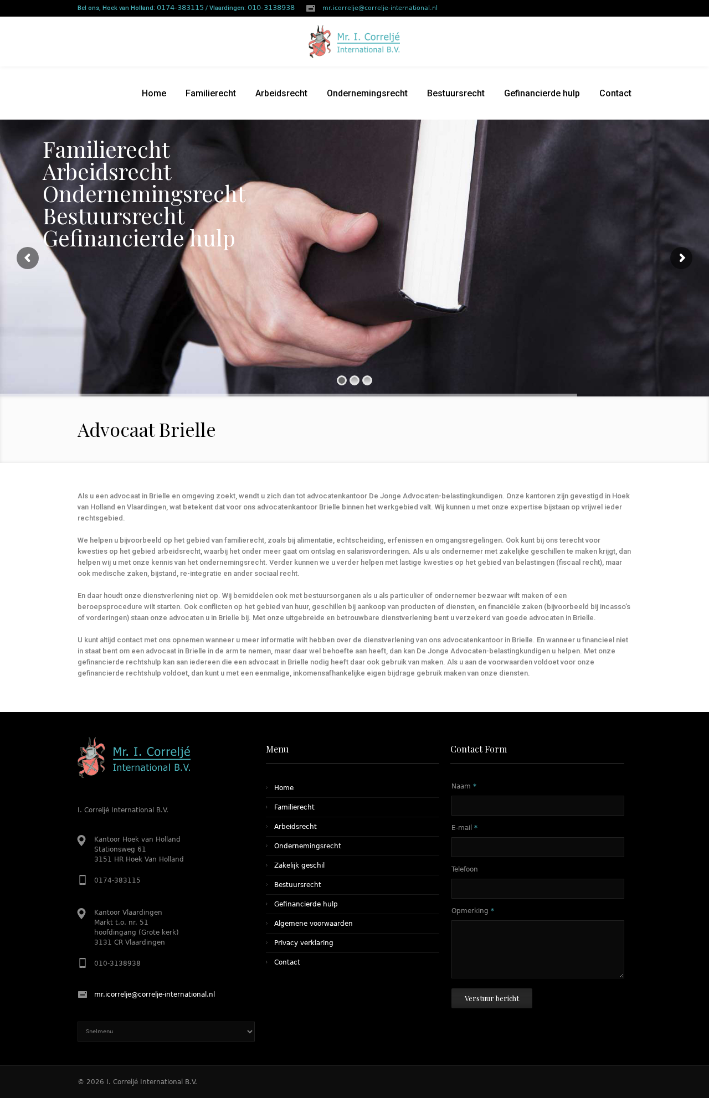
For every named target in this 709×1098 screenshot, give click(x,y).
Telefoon (464, 869)
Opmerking (472, 911)
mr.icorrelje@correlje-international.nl (380, 8)
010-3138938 (271, 7)
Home (284, 788)
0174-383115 (180, 7)
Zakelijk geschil (299, 865)
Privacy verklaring (303, 943)
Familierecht (294, 807)
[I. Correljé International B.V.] (355, 41)
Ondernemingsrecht (307, 846)
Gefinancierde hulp (306, 904)
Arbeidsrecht (295, 827)
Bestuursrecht (297, 885)
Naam (463, 786)
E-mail (464, 828)
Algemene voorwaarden (313, 923)
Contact (287, 962)
